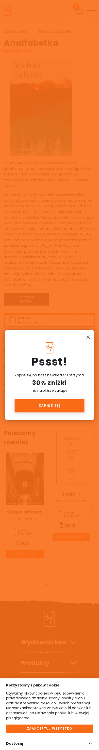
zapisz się (50, 405)
